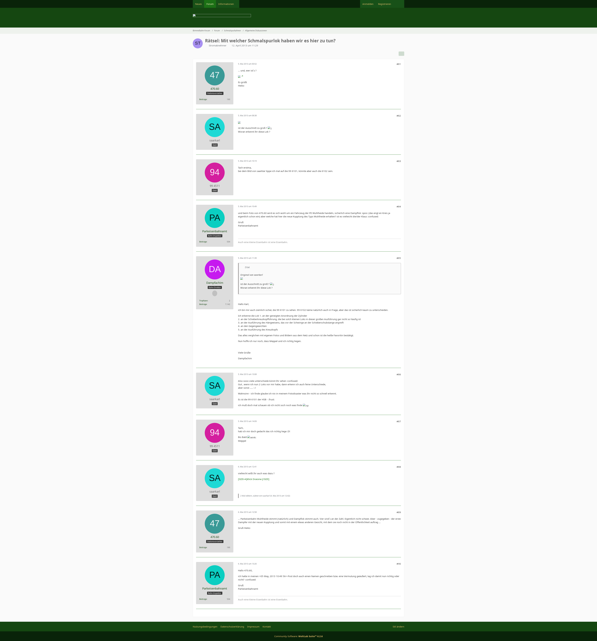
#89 (399, 512)
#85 (399, 258)
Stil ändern (398, 626)
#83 (399, 161)
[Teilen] (401, 53)
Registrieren (384, 3)
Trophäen (203, 300)
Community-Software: (298, 636)
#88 (399, 466)
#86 (399, 374)
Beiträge (203, 99)
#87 (399, 421)
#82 (399, 115)
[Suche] (398, 4)
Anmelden (367, 3)
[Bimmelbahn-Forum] (298, 17)
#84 (399, 206)
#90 (399, 563)
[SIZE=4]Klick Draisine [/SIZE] (253, 479)
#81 (399, 64)
